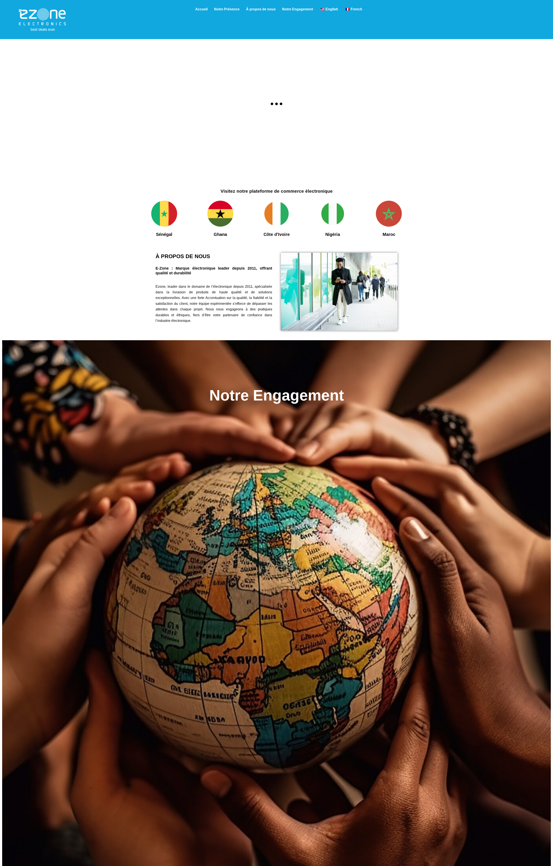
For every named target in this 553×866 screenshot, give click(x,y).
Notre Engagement (297, 9)
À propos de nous (261, 9)
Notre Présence (227, 9)
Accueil (201, 9)
